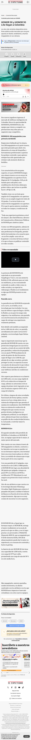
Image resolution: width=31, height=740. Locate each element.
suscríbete (12, 666)
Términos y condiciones (15, 705)
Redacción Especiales (7, 47)
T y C (15, 674)
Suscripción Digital (15, 696)
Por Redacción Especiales (8, 614)
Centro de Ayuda (15, 709)
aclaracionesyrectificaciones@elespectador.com (15, 723)
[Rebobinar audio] (23, 96)
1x (28, 96)
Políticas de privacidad (15, 707)
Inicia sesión (6, 666)
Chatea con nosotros (16, 698)
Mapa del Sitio (15, 690)
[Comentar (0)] (18, 54)
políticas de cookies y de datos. (9, 738)
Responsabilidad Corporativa (15, 703)
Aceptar (26, 736)
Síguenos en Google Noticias (17, 625)
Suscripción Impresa (15, 693)
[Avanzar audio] (25, 96)
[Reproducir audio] (3, 94)
